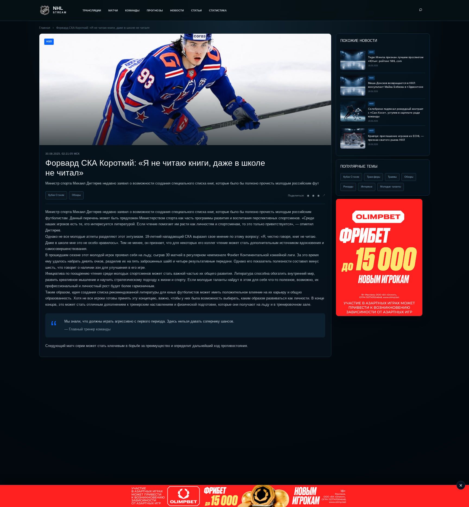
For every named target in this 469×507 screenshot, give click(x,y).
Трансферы (373, 176)
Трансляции (92, 10)
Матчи (113, 10)
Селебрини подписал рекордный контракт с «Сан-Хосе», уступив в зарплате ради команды (395, 112)
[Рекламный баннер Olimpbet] (379, 257)
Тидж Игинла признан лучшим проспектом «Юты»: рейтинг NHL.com (395, 59)
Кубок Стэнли (56, 195)
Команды (132, 10)
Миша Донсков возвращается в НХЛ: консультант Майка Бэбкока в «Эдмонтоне (395, 85)
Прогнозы (155, 10)
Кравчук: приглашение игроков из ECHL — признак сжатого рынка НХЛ (396, 137)
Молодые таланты (390, 186)
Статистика (218, 10)
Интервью (366, 186)
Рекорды (348, 186)
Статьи (196, 10)
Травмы (392, 176)
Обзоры (76, 195)
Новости (177, 10)
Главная (44, 27)
